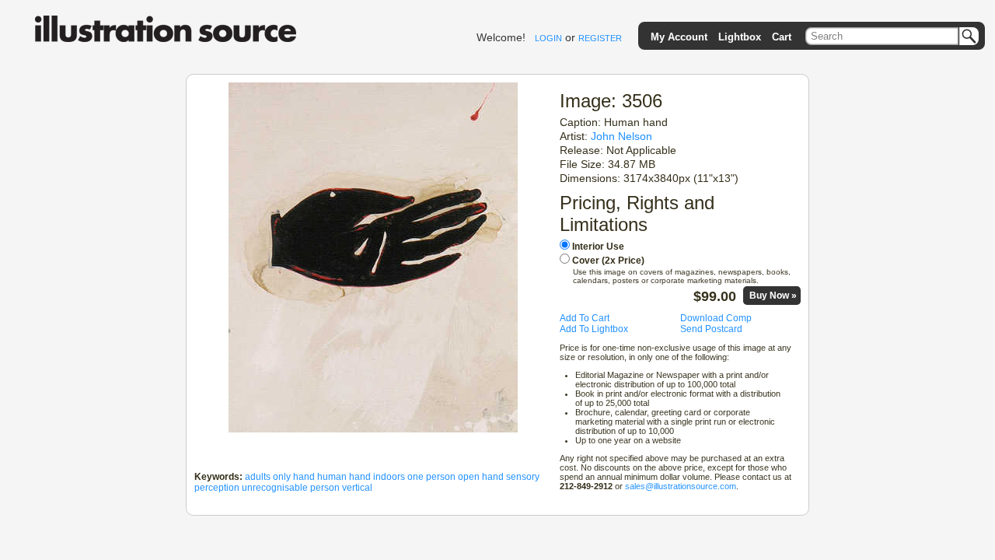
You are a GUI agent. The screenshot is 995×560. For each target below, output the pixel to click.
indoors (389, 476)
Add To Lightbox (594, 329)
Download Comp (716, 318)
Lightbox (739, 37)
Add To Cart (584, 318)
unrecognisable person (291, 487)
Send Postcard (711, 329)
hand (304, 476)
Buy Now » (773, 295)
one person (431, 476)
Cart (781, 37)
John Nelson (621, 136)
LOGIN (548, 38)
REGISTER (600, 38)
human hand (344, 476)
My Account (679, 37)
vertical (357, 487)
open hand (481, 476)
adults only (268, 476)
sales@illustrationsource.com (680, 486)
